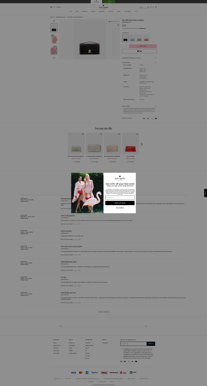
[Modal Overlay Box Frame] (103, 193)
